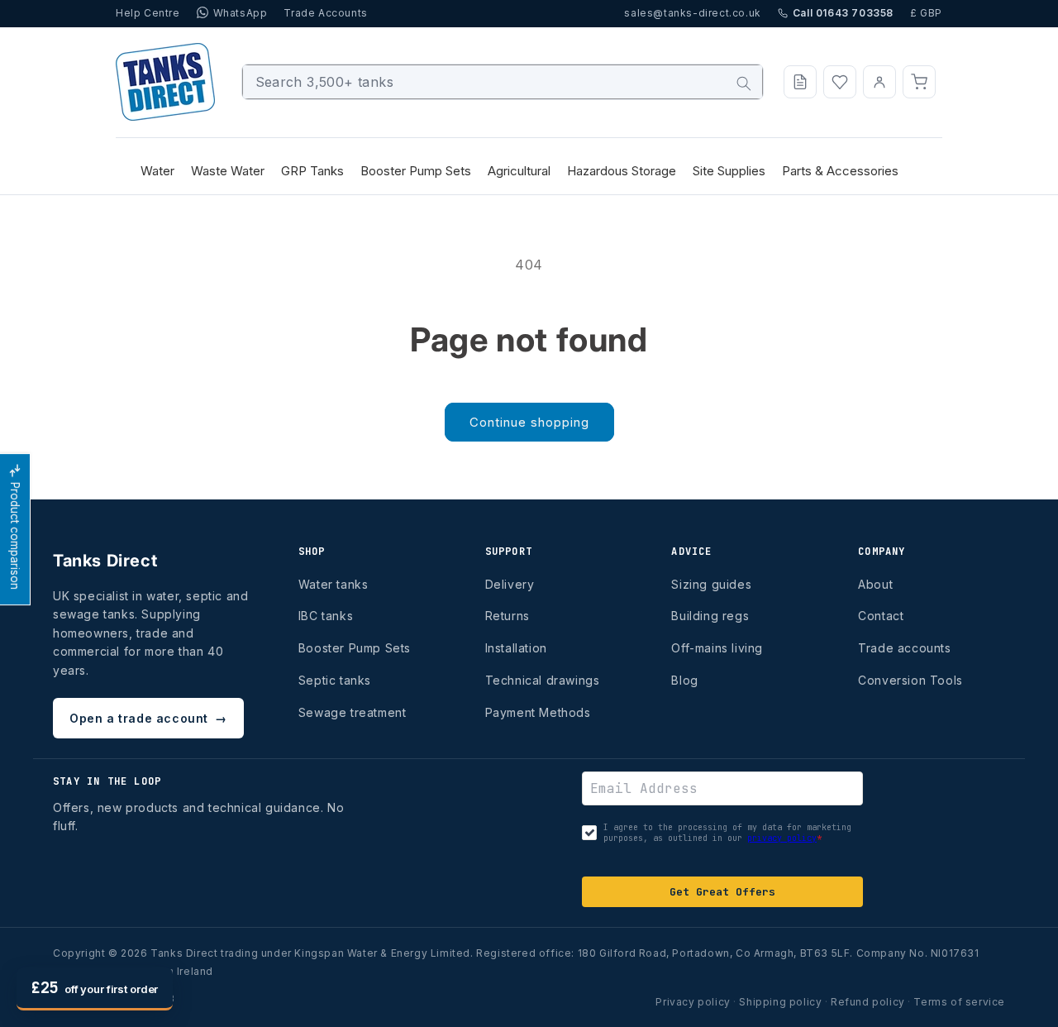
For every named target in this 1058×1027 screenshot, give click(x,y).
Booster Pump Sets (354, 648)
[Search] (744, 83)
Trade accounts (904, 648)
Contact (880, 616)
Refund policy (868, 1002)
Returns (507, 616)
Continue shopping (529, 422)
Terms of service (959, 1002)
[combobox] (503, 82)
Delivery (510, 584)
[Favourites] (839, 81)
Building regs (710, 616)
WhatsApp (240, 13)
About (875, 584)
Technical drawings (542, 680)
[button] (919, 81)
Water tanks (333, 584)
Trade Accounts (325, 13)
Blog (684, 680)
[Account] (879, 81)
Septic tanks (334, 680)
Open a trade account (148, 718)
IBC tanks (325, 616)
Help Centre (148, 13)
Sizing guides (711, 584)
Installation (516, 648)
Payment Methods (538, 712)
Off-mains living (717, 648)
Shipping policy (780, 1002)
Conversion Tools (910, 680)
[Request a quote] (800, 81)
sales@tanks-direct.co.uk (692, 13)
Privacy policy (692, 1002)
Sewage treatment (352, 712)
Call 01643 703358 (843, 13)
